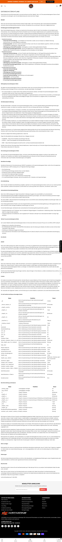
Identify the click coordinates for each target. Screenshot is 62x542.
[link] (15, 540)
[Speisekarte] (1, 6)
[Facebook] (2, 526)
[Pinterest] (9, 526)
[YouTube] (15, 526)
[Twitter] (18, 526)
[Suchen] (5, 6)
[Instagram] (5, 526)
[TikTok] (12, 526)
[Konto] (57, 6)
